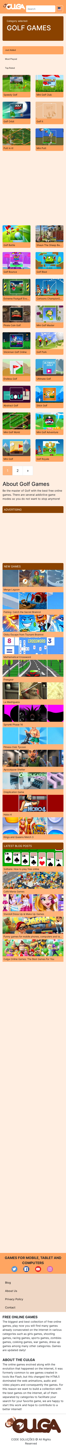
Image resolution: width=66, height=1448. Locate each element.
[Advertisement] (33, 188)
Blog (8, 1282)
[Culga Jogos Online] (33, 1424)
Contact (10, 1307)
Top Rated (10, 68)
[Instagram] (50, 1269)
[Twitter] (14, 1269)
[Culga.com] (14, 6)
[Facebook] (26, 1269)
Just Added (10, 50)
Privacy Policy (14, 1299)
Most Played (11, 59)
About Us (11, 1291)
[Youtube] (38, 1269)
